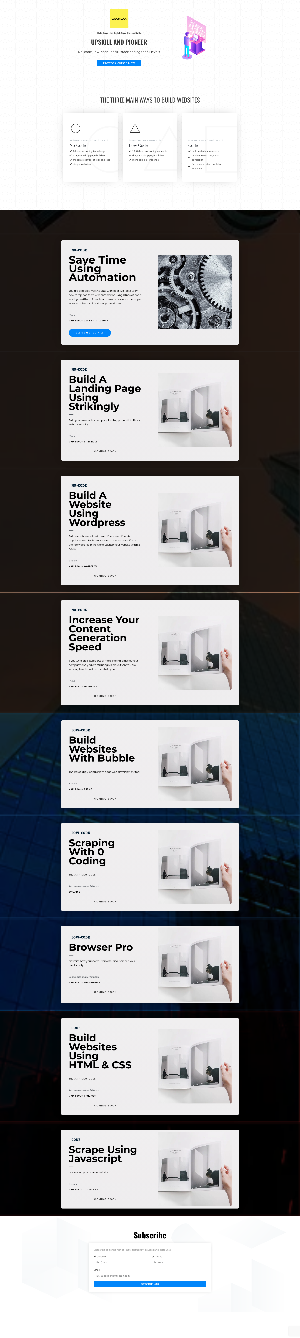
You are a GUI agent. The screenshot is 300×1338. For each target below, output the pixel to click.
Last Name (156, 1256)
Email (97, 1269)
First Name (100, 1256)
